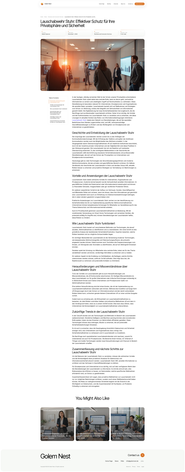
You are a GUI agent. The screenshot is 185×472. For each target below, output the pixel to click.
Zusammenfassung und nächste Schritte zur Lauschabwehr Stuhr (57, 121)
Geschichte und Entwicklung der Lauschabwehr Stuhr (57, 101)
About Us (128, 466)
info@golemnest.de (132, 461)
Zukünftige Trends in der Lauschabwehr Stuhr (55, 117)
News (45, 16)
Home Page (109, 461)
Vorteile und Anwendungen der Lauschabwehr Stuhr (57, 105)
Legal (142, 466)
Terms (138, 466)
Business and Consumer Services (55, 16)
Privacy (134, 466)
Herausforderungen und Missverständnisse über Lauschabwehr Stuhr (55, 113)
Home (41, 16)
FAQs (122, 461)
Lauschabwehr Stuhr (79, 120)
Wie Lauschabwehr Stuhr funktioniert (58, 108)
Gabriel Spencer (46, 34)
